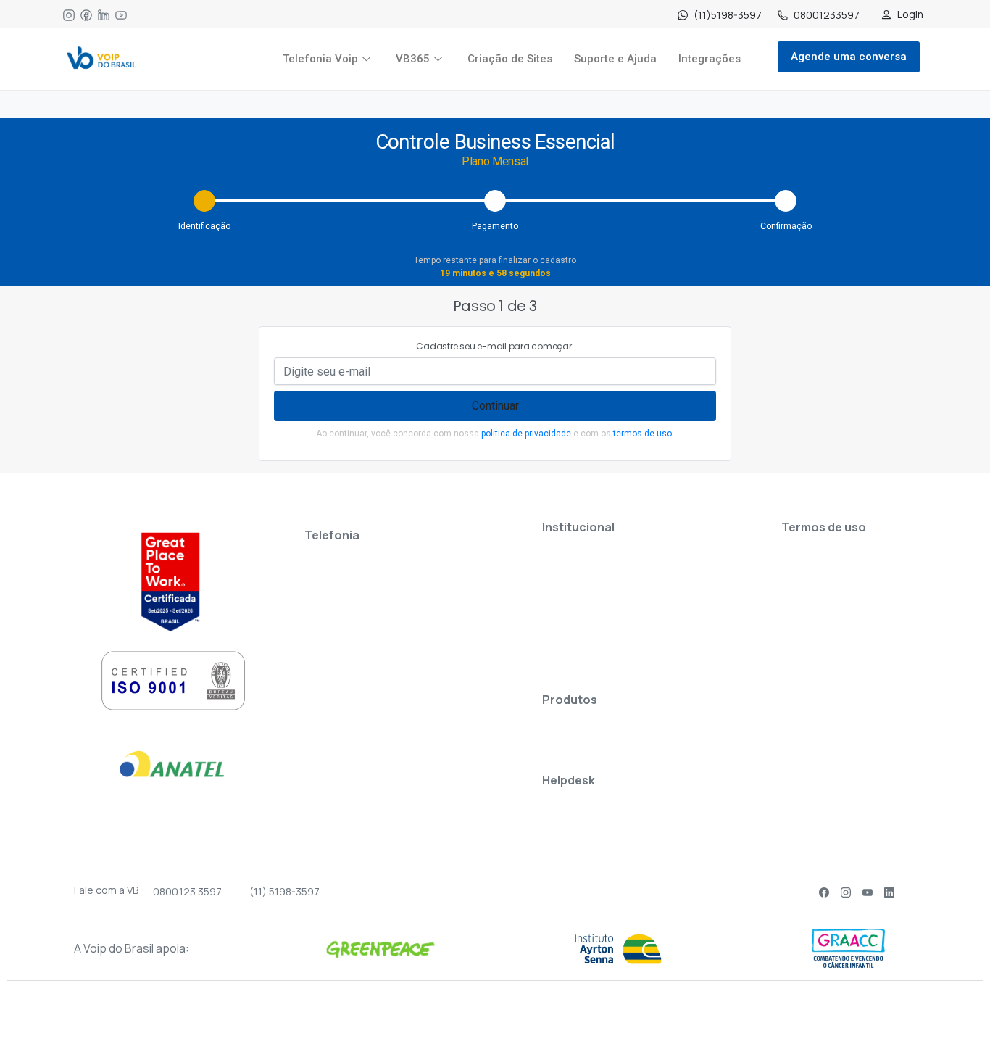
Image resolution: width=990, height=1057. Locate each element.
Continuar (495, 406)
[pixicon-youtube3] (867, 892)
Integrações (709, 58)
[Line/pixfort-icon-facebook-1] (86, 15)
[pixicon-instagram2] (846, 892)
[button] (949, 1017)
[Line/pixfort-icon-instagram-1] (69, 15)
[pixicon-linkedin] (889, 892)
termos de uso (642, 433)
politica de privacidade (526, 433)
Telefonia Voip (320, 58)
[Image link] (101, 59)
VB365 (413, 58)
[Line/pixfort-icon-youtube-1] (121, 15)
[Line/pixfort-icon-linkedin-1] (103, 15)
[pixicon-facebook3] (824, 892)
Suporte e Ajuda (615, 58)
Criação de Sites (509, 58)
